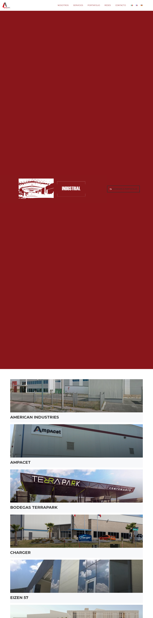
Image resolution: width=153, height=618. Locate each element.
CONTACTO (120, 5)
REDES (108, 5)
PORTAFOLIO (94, 5)
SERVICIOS (78, 5)
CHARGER (20, 552)
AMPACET (20, 462)
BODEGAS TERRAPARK (34, 507)
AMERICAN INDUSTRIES (34, 417)
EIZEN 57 (19, 597)
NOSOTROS (63, 5)
